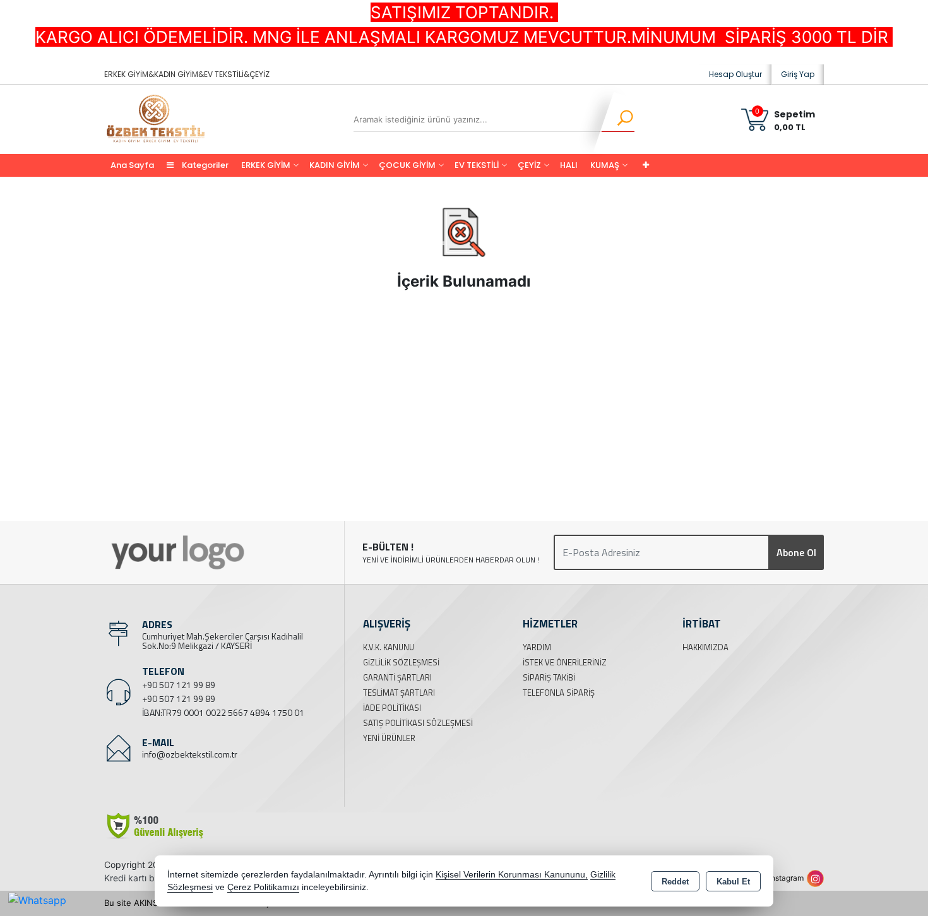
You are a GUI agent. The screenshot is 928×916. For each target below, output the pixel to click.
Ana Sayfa (132, 165)
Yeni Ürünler (389, 738)
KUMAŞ (604, 165)
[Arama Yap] (617, 119)
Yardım (537, 647)
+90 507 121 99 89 (178, 684)
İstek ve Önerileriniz (565, 662)
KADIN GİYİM (334, 165)
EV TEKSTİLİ (477, 165)
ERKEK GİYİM (265, 165)
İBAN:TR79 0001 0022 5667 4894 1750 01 (223, 712)
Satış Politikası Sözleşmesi (418, 723)
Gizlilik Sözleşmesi (401, 662)
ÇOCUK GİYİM (407, 165)
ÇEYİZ (529, 165)
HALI (569, 165)
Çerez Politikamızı (263, 887)
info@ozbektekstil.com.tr (189, 754)
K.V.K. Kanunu (388, 647)
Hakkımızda (705, 647)
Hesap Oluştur (735, 74)
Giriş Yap (797, 74)
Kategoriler (204, 165)
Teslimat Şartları (399, 692)
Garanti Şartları (397, 677)
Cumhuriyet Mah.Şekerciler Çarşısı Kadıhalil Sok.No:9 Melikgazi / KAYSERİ (222, 640)
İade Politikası (392, 707)
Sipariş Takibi (549, 677)
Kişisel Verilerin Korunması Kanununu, (512, 874)
